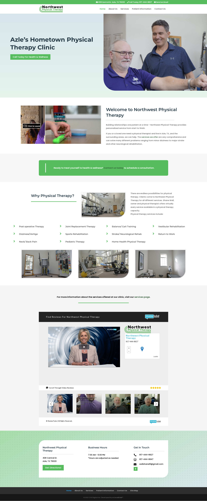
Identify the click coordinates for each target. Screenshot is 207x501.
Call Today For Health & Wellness (30, 56)
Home (102, 9)
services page (142, 296)
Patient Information (141, 9)
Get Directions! (53, 467)
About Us (113, 9)
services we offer (149, 137)
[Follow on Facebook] (136, 469)
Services (125, 9)
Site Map (134, 490)
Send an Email (162, 2)
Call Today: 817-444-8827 (140, 2)
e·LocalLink (117, 497)
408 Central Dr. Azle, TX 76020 (111, 2)
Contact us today (113, 167)
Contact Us (160, 9)
